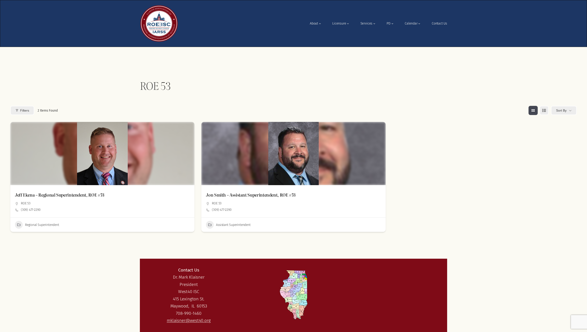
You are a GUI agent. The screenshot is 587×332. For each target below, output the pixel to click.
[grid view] (533, 110)
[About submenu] (320, 23)
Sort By (561, 110)
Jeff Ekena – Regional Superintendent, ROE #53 (59, 195)
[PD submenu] (392, 23)
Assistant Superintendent (233, 225)
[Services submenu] (374, 23)
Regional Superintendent (42, 225)
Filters (24, 110)
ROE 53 (25, 203)
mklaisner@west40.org (188, 320)
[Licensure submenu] (348, 23)
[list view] (544, 110)
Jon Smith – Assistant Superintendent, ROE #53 (251, 195)
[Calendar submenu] (419, 23)
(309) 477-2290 (30, 210)
